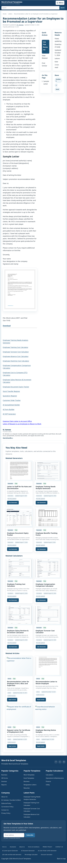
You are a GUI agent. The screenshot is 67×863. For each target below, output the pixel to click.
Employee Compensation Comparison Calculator (45, 585)
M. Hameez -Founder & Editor (11, 800)
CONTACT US (59, 847)
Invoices (4, 781)
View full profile (8, 438)
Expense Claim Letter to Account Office (17, 421)
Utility (48, 785)
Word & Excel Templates (11, 2)
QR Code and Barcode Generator (11, 854)
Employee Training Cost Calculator (15, 347)
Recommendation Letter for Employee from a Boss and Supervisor (18, 683)
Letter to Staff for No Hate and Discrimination (19, 487)
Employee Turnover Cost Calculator (16, 352)
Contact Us (5, 810)
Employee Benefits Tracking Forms (46, 534)
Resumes (27, 788)
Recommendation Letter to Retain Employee (46, 683)
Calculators (49, 775)
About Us (4, 797)
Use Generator (13, 502)
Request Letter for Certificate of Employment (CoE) (18, 731)
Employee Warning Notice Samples (46, 731)
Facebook (58, 80)
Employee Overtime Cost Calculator (16, 361)
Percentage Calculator (31, 854)
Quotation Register (10, 396)
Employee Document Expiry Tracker (16, 387)
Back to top (61, 859)
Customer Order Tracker (12, 400)
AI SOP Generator (9, 414)
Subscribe (29, 835)
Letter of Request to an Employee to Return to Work (22, 424)
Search (62, 8)
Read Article (12, 699)
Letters (10, 14)
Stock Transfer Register (11, 391)
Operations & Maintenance (55, 778)
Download (7, 326)
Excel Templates (29, 778)
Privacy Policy (5, 813)
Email (57, 89)
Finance (48, 781)
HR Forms (4, 778)
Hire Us (4, 847)
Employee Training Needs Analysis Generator (45, 487)
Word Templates (29, 775)
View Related (44, 57)
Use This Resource (45, 46)
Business (4, 775)
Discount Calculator (46, 854)
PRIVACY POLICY (47, 847)
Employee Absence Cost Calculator (15, 356)
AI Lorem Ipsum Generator (10, 850)
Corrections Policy (7, 807)
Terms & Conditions (33, 847)
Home (4, 14)
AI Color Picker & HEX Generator (47, 850)
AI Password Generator (28, 850)
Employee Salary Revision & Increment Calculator (18, 632)
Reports (4, 785)
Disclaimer (13, 847)
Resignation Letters (30, 785)
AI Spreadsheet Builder (11, 405)
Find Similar (44, 64)
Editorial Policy (6, 803)
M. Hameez (20, 25)
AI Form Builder (8, 409)
